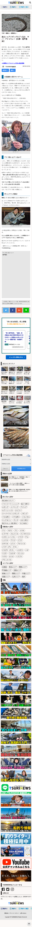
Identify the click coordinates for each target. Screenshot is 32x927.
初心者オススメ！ (8, 500)
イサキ (22, 530)
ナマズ (20, 537)
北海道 (4, 567)
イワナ (19, 540)
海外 (23, 577)
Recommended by (23, 449)
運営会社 (6, 913)
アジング (24, 507)
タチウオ (5, 543)
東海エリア (6, 573)
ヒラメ (13, 543)
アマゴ (13, 540)
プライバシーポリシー (14, 913)
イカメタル (26, 517)
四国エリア (6, 577)
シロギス (20, 550)
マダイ (10, 530)
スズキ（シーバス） (9, 537)
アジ (3, 530)
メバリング (14, 507)
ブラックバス (6, 560)
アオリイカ (21, 543)
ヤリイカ (20, 553)
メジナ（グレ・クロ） (9, 547)
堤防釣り (5, 70)
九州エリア (16, 577)
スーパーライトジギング (10, 513)
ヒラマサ (5, 534)
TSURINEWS (14, 917)
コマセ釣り (16, 517)
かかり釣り (24, 520)
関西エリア (16, 573)
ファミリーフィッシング (10, 504)
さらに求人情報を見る (16, 357)
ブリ (15, 530)
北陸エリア (17, 570)
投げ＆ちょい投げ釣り (9, 523)
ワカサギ (12, 553)
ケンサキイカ (25, 534)
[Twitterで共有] (6, 310)
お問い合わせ (23, 913)
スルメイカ (14, 534)
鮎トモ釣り (25, 504)
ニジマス (5, 540)
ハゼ (26, 550)
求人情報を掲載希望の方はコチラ (16, 324)
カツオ (11, 556)
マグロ (4, 556)
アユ (26, 537)
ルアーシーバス (7, 510)
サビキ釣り (23, 523)
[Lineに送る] (26, 310)
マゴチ (4, 553)
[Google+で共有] (19, 310)
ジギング (24, 513)
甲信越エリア (6, 570)
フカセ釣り (6, 517)
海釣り (13, 70)
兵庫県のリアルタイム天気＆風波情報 (13, 63)
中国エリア (26, 573)
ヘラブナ (19, 556)
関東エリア (23, 567)
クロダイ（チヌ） (8, 550)
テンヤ (16, 520)
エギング (5, 507)
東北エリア (13, 567)
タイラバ (18, 510)
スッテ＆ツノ (6, 520)
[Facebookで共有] (12, 310)
